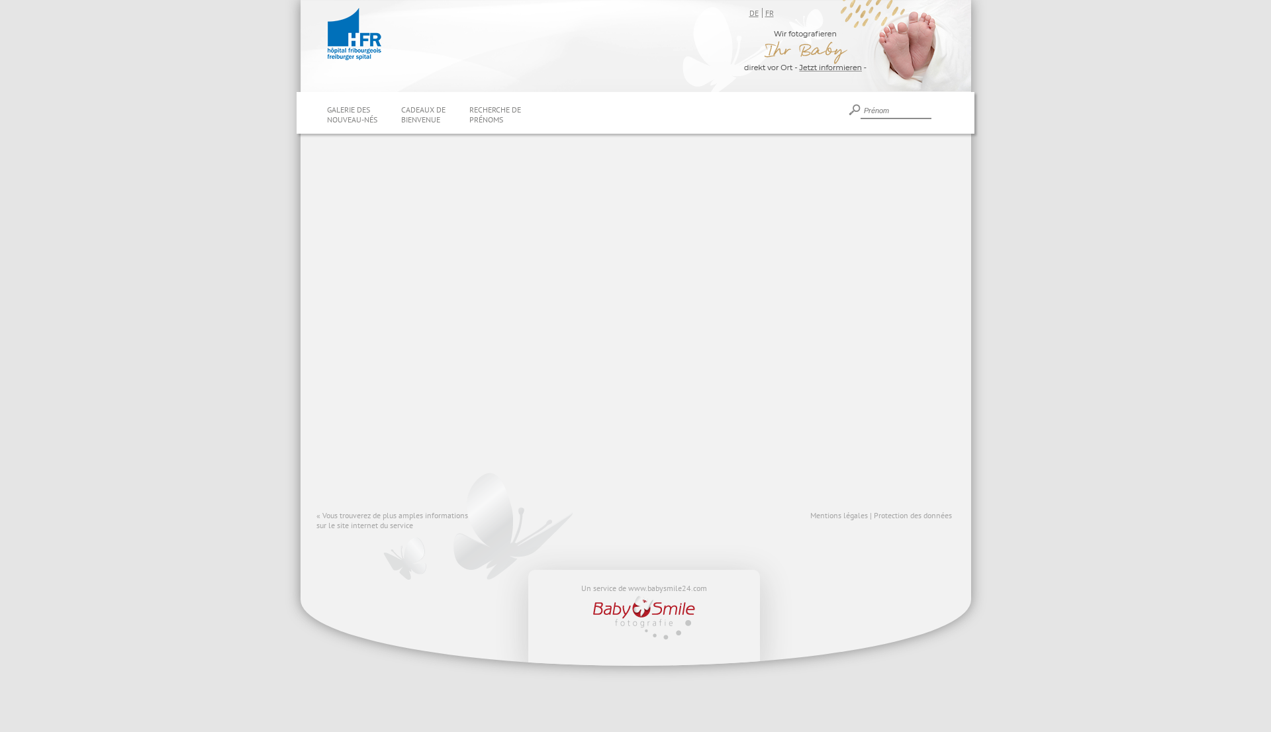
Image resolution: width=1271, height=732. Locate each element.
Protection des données (913, 515)
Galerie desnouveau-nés (352, 114)
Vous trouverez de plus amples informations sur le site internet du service (392, 520)
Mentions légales (839, 515)
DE (754, 13)
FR (769, 13)
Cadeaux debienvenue (423, 114)
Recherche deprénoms (495, 114)
